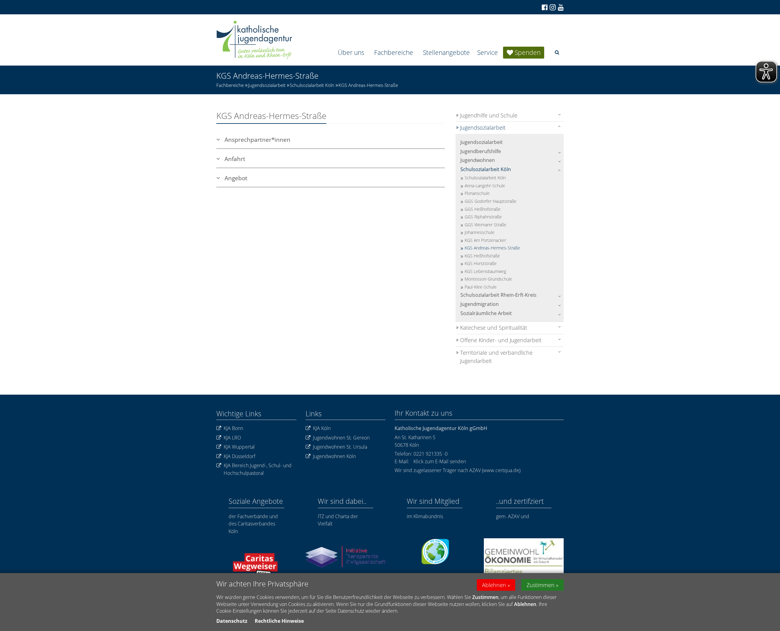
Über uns (351, 52)
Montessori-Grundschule (488, 279)
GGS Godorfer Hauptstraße (490, 201)
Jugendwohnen (477, 160)
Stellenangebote (446, 52)
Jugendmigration (479, 304)
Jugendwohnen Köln (334, 456)
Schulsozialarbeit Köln (312, 85)
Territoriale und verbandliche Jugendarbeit (496, 357)
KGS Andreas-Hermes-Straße (368, 85)
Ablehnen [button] (494, 585)
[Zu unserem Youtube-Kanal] (560, 7)
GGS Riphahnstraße (483, 217)
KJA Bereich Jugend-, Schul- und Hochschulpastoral (258, 469)
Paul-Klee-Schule (481, 287)
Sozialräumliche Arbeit (486, 313)
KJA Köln (322, 428)
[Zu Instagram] (552, 7)
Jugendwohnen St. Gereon (341, 437)
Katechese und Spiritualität (493, 327)
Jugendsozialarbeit (266, 85)
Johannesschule (480, 232)
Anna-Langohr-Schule (485, 185)
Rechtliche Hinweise (279, 621)
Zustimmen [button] (540, 585)
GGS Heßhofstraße (483, 209)
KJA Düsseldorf (239, 456)
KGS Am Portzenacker (485, 240)
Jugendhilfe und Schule (488, 115)
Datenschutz (231, 621)
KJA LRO (232, 437)
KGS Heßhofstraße (482, 256)
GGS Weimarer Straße (485, 225)
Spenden (528, 52)
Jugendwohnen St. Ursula (340, 446)
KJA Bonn (233, 428)
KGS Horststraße (481, 263)
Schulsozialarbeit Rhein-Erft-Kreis (498, 295)
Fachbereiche (393, 52)
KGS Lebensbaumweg (485, 271)
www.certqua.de (501, 470)
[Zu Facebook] (544, 7)
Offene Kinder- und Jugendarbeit (500, 340)
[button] (557, 52)
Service (487, 52)
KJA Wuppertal (239, 446)
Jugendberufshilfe (480, 151)
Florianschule (477, 193)
